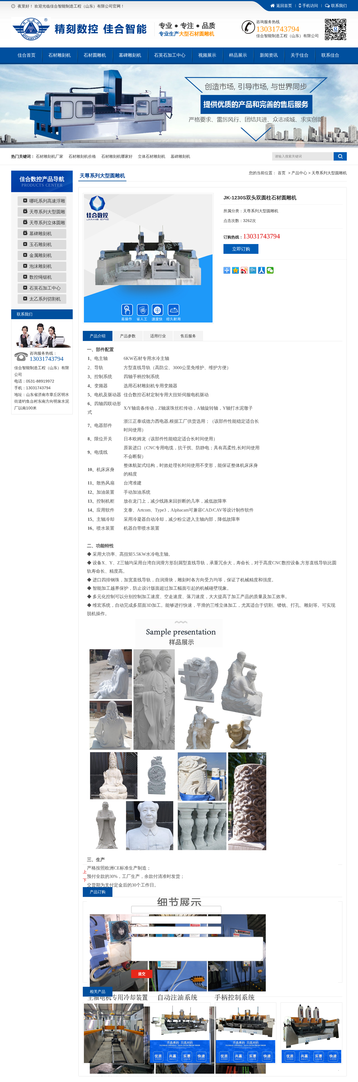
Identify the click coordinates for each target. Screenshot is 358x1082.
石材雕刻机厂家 (49, 156)
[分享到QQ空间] (235, 270)
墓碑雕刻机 (130, 55)
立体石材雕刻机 (151, 156)
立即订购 (241, 249)
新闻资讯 (269, 55)
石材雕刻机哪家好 (117, 156)
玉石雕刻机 (40, 244)
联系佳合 (330, 55)
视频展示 (207, 55)
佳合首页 (27, 55)
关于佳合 (299, 55)
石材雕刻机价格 (82, 156)
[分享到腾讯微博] (252, 270)
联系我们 (339, 5)
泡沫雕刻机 (40, 266)
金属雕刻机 (40, 255)
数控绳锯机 (40, 277)
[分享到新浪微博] (244, 270)
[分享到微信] (270, 270)
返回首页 (284, 5)
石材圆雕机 (95, 55)
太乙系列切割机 (45, 299)
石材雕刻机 (59, 55)
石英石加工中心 (169, 55)
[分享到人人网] (261, 270)
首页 (282, 173)
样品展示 (238, 55)
